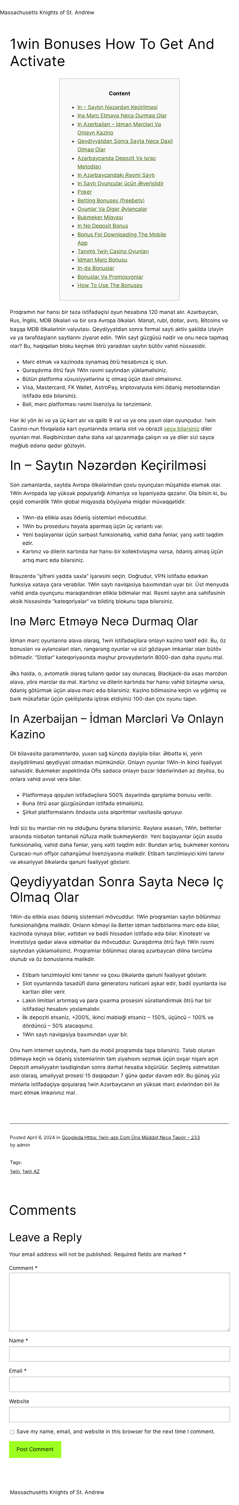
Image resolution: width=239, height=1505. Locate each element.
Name (18, 1340)
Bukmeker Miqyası (100, 217)
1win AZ (31, 1171)
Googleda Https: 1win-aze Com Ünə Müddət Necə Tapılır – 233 (131, 1137)
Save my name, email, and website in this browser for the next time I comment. (115, 1431)
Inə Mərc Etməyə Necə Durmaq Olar (122, 115)
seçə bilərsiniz (181, 429)
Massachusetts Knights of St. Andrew (47, 12)
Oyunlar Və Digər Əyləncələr (112, 209)
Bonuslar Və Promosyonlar (110, 277)
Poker (84, 192)
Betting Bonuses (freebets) (111, 200)
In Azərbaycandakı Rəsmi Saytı (116, 175)
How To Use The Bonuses (110, 285)
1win (15, 1171)
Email (18, 1371)
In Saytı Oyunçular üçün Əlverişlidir (120, 183)
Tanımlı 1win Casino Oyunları (113, 251)
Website (19, 1401)
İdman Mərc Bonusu (102, 260)
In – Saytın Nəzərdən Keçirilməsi (117, 107)
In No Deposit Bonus (102, 226)
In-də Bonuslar (95, 268)
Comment (23, 1268)
